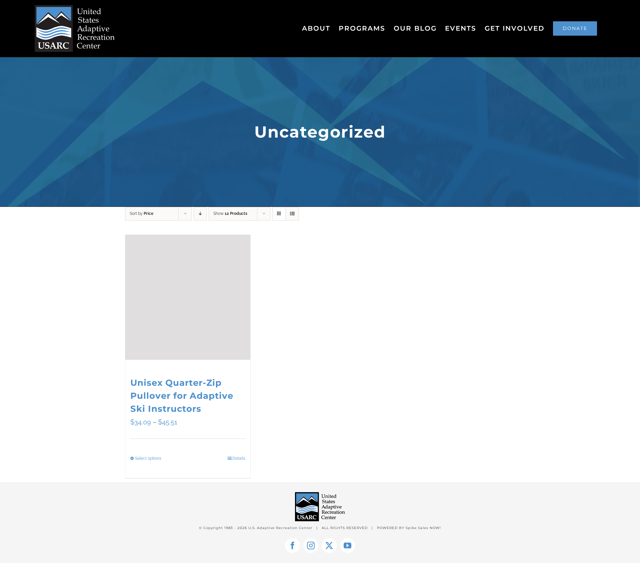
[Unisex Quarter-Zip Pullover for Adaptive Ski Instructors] (187, 297)
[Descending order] (200, 214)
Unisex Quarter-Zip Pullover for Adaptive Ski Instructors (181, 395)
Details (238, 458)
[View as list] (292, 213)
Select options (148, 458)
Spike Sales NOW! (423, 528)
